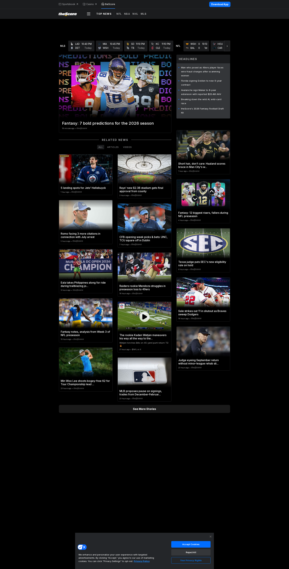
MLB (144, 13)
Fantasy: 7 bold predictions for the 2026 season (108, 123)
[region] (144, 551)
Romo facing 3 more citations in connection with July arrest (80, 235)
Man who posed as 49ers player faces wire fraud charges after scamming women (202, 71)
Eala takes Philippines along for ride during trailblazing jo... (83, 284)
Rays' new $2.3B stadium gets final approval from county (141, 189)
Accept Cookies (191, 544)
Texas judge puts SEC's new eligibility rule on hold (202, 263)
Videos (127, 147)
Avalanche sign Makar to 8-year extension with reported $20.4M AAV (201, 92)
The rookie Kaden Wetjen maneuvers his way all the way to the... (142, 336)
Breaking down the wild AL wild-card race (201, 101)
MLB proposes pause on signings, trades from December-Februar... (140, 392)
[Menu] (88, 14)
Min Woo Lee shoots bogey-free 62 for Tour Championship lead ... (85, 382)
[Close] (211, 537)
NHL (135, 13)
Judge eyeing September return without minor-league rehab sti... (198, 361)
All (101, 147)
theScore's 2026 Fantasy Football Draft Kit (202, 110)
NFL (119, 13)
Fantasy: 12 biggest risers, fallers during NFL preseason (203, 214)
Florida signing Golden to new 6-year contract (201, 82)
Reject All (191, 552)
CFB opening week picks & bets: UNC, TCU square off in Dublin (143, 238)
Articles (113, 147)
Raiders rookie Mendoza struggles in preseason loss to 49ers (142, 287)
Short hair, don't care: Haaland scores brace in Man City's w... (201, 165)
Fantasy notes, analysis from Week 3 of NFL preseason (85, 333)
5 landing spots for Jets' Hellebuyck (83, 187)
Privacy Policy (142, 561)
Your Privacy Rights (191, 560)
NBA (127, 13)
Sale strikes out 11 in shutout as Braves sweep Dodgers (202, 312)
